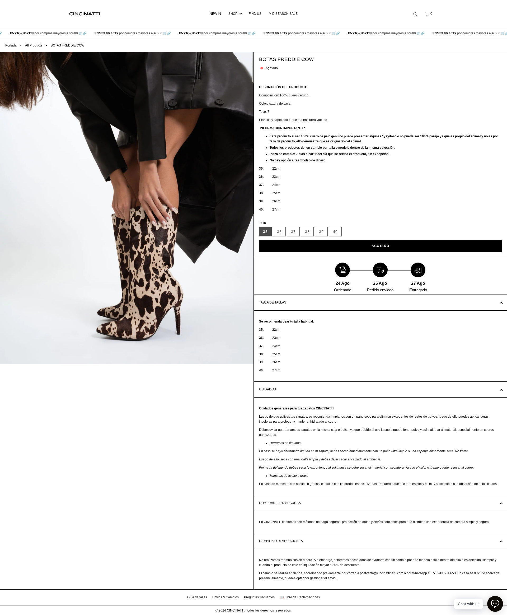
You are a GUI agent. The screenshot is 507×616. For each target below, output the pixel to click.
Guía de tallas (197, 597)
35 (267, 233)
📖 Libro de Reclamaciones (300, 597)
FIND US (255, 14)
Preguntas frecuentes (259, 597)
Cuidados (267, 389)
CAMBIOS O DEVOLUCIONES (281, 541)
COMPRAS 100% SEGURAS (280, 503)
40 (337, 233)
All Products (33, 45)
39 (323, 233)
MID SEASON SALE (283, 14)
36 (281, 233)
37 (295, 233)
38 (309, 233)
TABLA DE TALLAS (272, 302)
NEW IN (215, 14)
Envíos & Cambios (225, 597)
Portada (11, 45)
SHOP (232, 14)
